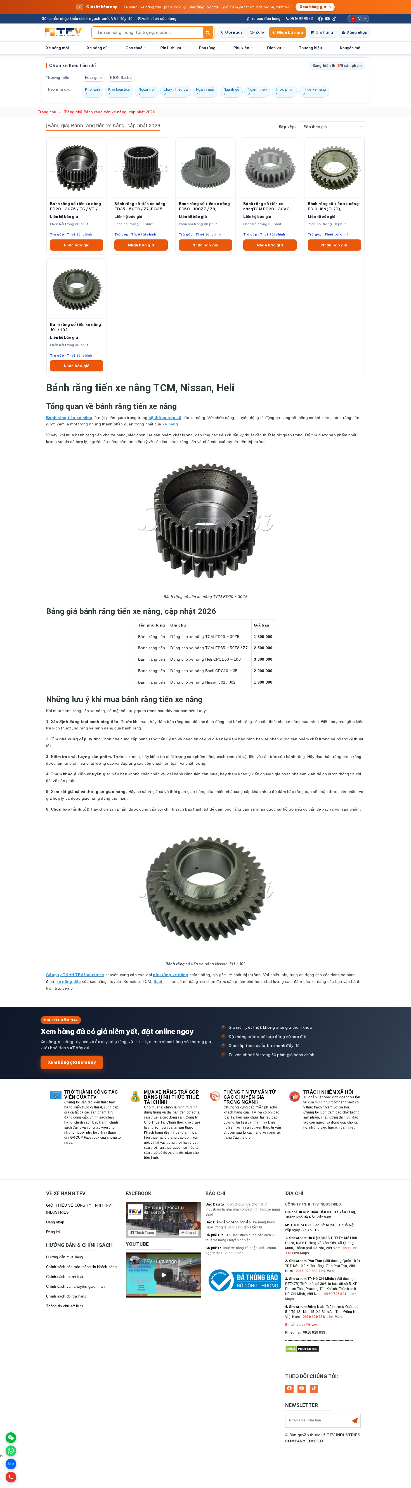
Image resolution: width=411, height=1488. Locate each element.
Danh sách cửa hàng (158, 18)
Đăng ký (53, 1232)
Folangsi (93, 78)
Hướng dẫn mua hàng (64, 1257)
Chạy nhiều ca (176, 89)
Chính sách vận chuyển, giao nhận (75, 1286)
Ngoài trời (146, 89)
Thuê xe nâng (314, 89)
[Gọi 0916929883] (11, 1477)
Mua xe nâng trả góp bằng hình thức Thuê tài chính (171, 1097)
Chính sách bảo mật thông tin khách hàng (81, 1267)
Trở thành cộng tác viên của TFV (91, 1094)
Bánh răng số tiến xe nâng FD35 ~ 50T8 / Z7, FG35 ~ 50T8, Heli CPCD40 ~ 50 (139, 206)
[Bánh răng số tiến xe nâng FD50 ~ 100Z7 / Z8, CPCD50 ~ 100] (205, 167)
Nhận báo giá (290, 32)
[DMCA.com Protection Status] (302, 1349)
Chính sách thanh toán (65, 1277)
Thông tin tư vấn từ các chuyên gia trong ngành (250, 1097)
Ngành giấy (205, 89)
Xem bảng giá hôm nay (72, 1062)
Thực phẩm (284, 89)
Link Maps (300, 1253)
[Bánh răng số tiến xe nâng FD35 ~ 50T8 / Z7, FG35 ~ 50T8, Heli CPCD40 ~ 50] (141, 167)
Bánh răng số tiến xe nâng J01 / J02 (75, 327)
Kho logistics (119, 89)
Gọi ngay (234, 32)
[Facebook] (320, 19)
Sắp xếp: (287, 126)
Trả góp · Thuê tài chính (71, 234)
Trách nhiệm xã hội (328, 1092)
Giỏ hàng (324, 32)
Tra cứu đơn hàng (264, 18)
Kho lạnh (92, 89)
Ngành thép (257, 89)
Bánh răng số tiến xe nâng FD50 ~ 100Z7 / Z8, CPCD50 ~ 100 (204, 206)
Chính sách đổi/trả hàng (66, 1296)
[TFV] (65, 32)
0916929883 (301, 18)
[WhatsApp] (11, 1450)
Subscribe (354, 1420)
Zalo (260, 32)
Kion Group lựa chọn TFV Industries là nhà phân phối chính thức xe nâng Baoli (243, 1209)
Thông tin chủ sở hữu (64, 1306)
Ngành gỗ (231, 89)
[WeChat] (11, 1437)
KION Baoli (121, 78)
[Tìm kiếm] (208, 32)
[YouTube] (327, 19)
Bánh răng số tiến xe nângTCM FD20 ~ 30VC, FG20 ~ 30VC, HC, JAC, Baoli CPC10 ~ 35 (267, 206)
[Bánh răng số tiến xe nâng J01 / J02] (77, 288)
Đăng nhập (356, 32)
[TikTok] (334, 19)
